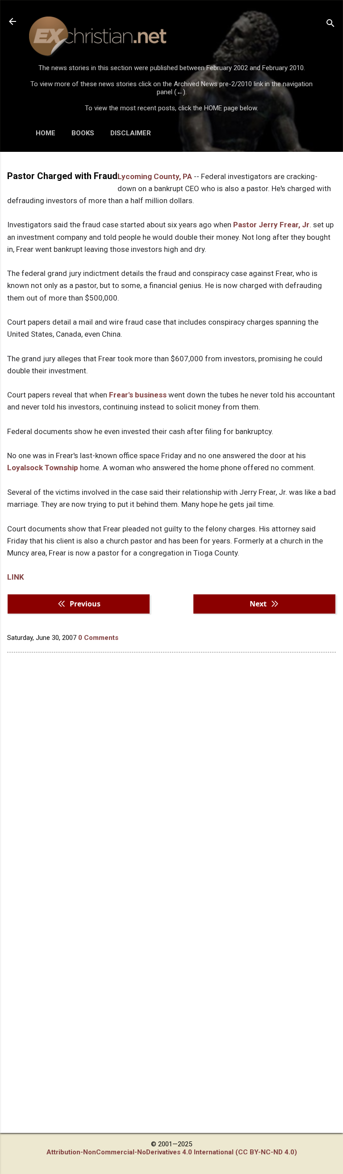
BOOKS (82, 133)
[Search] (330, 24)
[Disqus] (171, 773)
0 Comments (98, 638)
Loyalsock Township (42, 467)
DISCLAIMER (130, 133)
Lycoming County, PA (154, 176)
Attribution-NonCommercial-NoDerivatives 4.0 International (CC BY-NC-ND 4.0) (171, 1152)
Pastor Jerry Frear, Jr (271, 224)
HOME (45, 133)
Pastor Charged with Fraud (62, 176)
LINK (15, 576)
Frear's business (138, 394)
